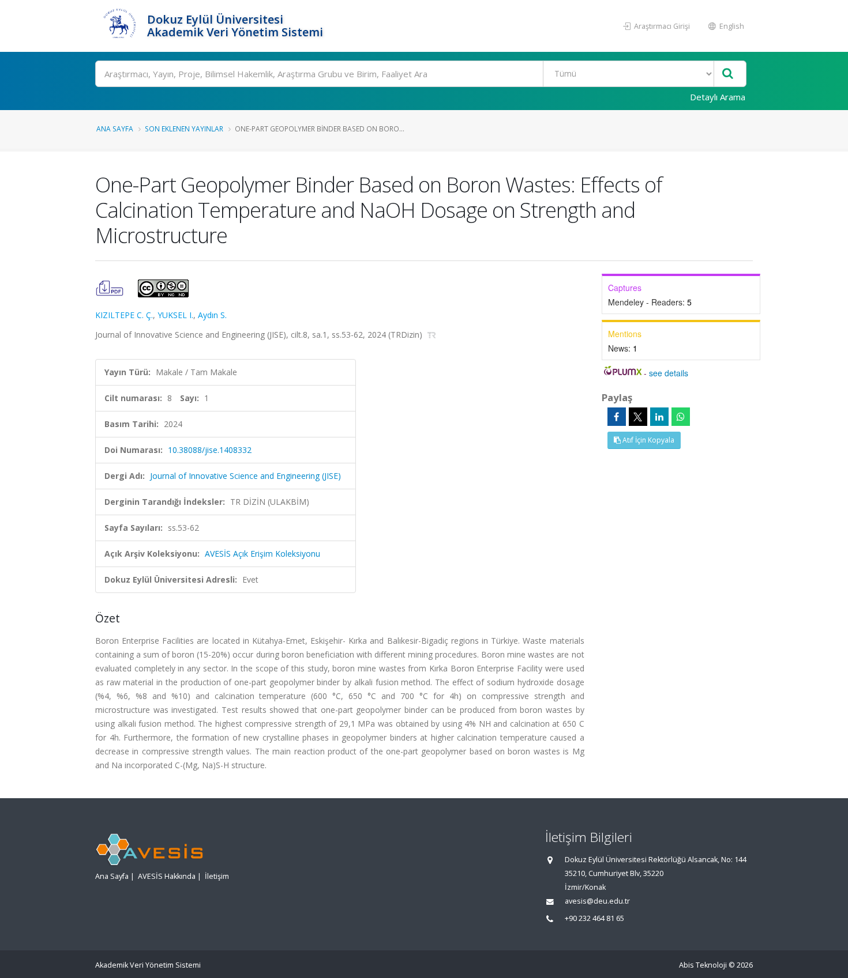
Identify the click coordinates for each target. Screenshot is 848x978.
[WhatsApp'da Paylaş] (680, 416)
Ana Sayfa (114, 128)
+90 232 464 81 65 (594, 918)
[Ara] (728, 74)
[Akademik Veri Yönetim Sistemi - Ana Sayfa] (119, 26)
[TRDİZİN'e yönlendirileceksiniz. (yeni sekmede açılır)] (431, 334)
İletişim (217, 876)
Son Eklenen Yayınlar (184, 128)
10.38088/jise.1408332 (210, 449)
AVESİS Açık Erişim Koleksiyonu (262, 553)
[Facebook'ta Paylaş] (616, 416)
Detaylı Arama (717, 97)
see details (668, 373)
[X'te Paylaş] (638, 416)
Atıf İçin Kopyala (647, 440)
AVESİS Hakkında (167, 876)
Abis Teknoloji (703, 965)
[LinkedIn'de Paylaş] (659, 416)
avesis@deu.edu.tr (597, 901)
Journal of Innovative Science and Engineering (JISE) (245, 475)
